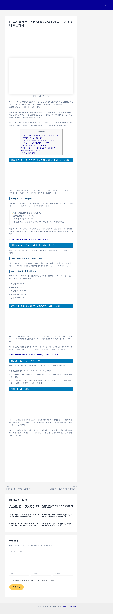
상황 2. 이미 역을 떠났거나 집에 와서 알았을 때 (37, 140)
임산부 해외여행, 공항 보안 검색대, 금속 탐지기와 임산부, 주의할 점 (57, 515)
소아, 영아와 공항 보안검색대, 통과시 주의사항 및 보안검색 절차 (57, 524)
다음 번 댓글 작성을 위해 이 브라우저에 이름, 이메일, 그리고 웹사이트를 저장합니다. (35, 580)
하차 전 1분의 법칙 (28, 153)
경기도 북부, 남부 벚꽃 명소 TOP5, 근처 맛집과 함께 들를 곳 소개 (24, 515)
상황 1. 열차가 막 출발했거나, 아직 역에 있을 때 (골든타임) (41, 135)
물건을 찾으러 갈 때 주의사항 (31, 150)
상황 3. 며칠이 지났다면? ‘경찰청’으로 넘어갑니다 (38, 148)
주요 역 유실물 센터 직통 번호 (34, 145)
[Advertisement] (41, 42)
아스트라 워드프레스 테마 (72, 606)
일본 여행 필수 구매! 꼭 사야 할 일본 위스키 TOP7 (57, 506)
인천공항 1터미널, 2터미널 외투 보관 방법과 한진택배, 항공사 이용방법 (23, 524)
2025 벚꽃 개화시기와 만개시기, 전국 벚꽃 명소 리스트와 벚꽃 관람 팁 (24, 506)
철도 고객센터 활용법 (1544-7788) (36, 143)
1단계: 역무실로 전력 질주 (33, 138)
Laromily (103, 5)
